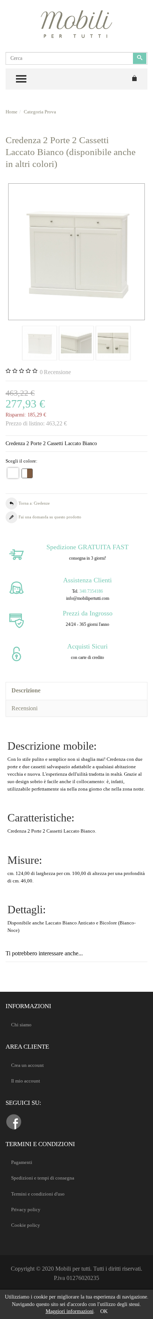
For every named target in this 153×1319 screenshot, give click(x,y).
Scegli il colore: (22, 461)
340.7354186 (91, 591)
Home (11, 112)
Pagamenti (21, 1162)
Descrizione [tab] (26, 690)
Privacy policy (25, 1209)
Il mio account (25, 1081)
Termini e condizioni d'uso (38, 1194)
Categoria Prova (40, 112)
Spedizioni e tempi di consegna (42, 1178)
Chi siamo (21, 1024)
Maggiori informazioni (70, 1311)
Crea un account (27, 1065)
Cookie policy (25, 1225)
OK (104, 1311)
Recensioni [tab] (25, 708)
